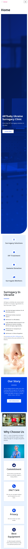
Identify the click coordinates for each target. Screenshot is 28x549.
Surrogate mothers (14, 281)
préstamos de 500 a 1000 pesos (13, 336)
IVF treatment (14, 255)
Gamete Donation (14, 268)
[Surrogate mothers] (14, 277)
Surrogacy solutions (14, 243)
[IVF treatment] (14, 252)
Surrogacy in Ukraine (12, 293)
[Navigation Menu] (25, 2)
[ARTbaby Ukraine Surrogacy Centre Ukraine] (4, 2)
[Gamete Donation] (14, 264)
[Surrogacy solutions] (14, 239)
